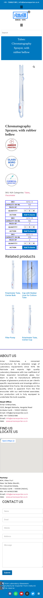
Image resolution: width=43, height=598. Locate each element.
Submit (7, 572)
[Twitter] (33, 594)
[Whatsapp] (16, 594)
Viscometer (10, 195)
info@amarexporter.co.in (17, 418)
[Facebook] (10, 594)
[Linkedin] (39, 594)
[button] (21, 7)
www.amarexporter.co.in (17, 421)
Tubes (21, 39)
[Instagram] (27, 594)
